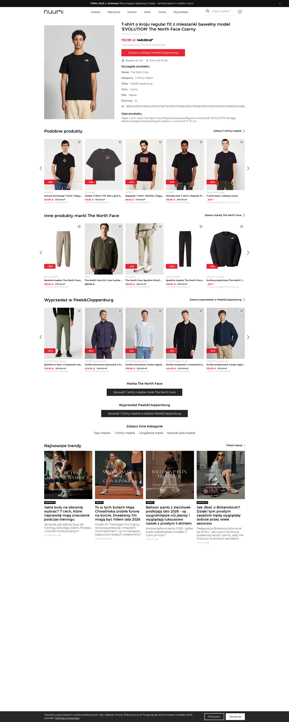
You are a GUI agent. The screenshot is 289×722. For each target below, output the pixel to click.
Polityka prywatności (67, 718)
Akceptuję (235, 716)
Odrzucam (214, 716)
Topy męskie (102, 433)
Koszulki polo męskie (181, 433)
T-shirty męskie (125, 433)
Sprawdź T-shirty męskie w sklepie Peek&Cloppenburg (144, 413)
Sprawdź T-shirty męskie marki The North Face (144, 392)
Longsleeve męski (151, 433)
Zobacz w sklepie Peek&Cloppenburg (153, 52)
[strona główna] (59, 12)
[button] (142, 3)
